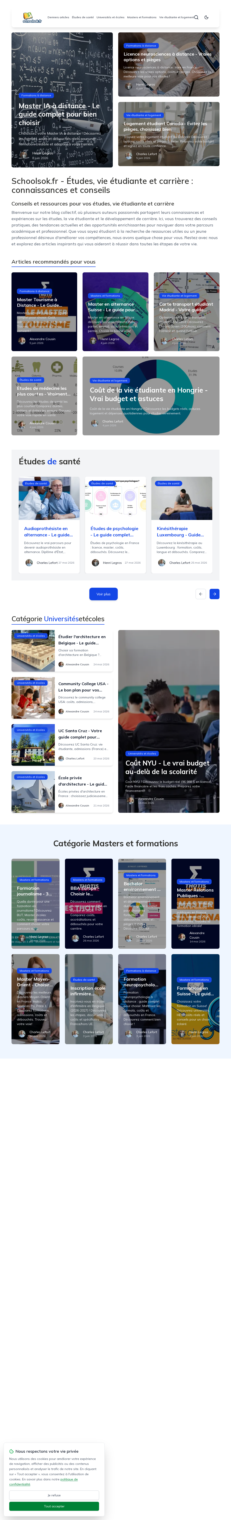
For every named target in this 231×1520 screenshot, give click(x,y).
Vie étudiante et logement (176, 17)
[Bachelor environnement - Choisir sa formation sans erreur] (142, 904)
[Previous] (201, 594)
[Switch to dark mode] (206, 17)
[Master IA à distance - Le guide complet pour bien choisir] (62, 99)
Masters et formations (142, 17)
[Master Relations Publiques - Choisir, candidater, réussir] (195, 904)
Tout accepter (54, 1506)
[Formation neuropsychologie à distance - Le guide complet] (142, 999)
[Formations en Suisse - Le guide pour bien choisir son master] (195, 999)
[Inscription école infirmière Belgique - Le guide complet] (89, 999)
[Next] (214, 594)
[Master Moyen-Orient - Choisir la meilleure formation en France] (35, 999)
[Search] (196, 17)
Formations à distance (36, 95)
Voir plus (104, 594)
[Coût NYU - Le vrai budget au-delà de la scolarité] (168, 721)
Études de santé (83, 17)
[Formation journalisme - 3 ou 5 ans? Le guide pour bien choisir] (35, 904)
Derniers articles (58, 17)
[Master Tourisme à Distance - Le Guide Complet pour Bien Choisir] (44, 311)
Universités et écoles (111, 17)
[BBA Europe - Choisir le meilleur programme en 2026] (89, 904)
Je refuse (54, 1495)
